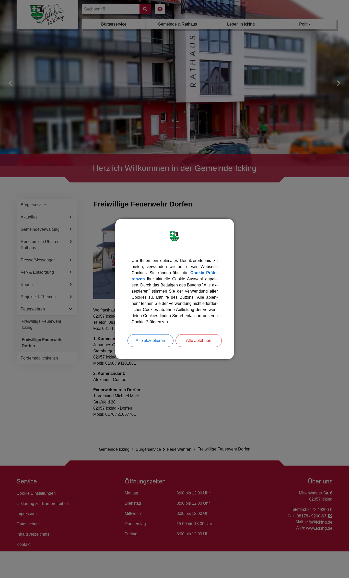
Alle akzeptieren (150, 340)
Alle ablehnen (198, 340)
